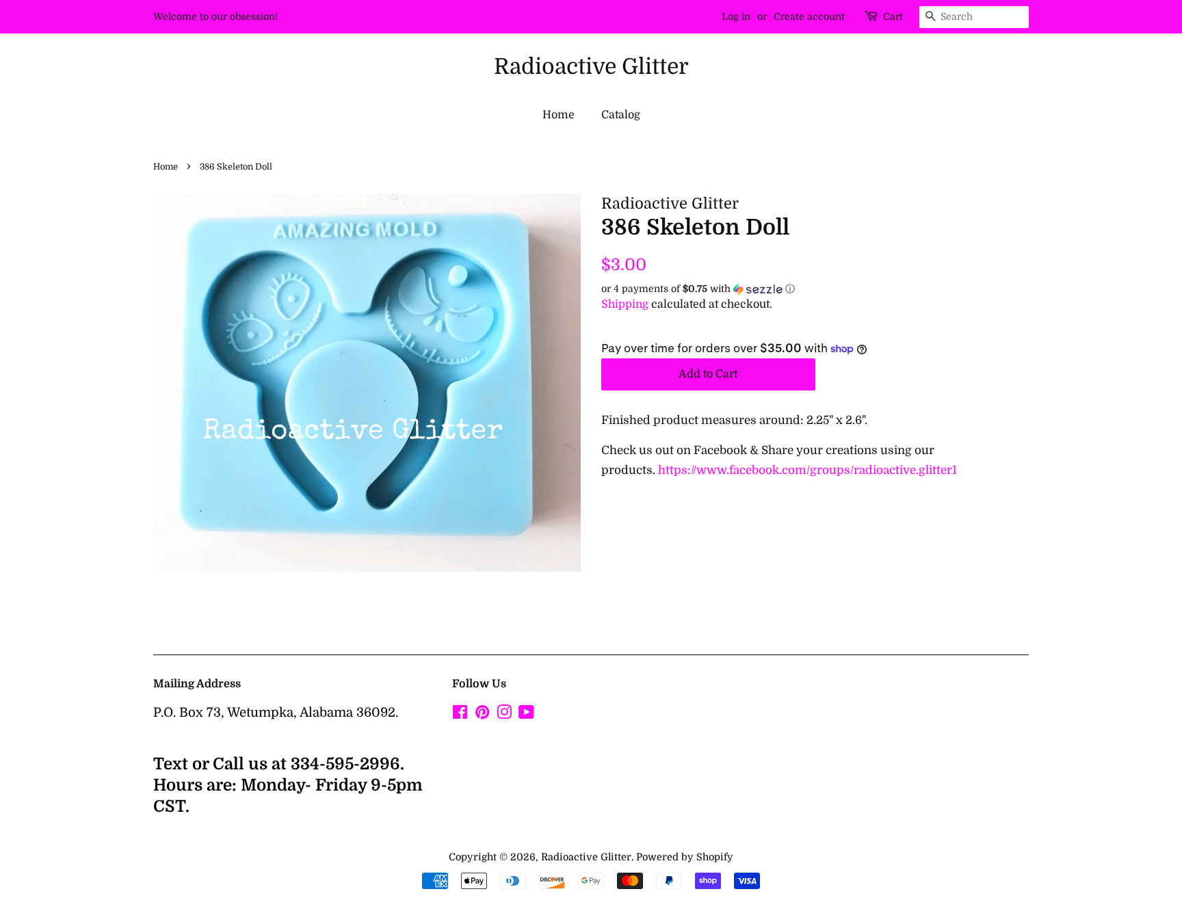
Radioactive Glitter (591, 66)
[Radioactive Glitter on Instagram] (504, 714)
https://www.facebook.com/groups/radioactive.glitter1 (807, 470)
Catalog (620, 115)
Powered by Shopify (684, 856)
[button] (815, 288)
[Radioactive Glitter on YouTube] (526, 714)
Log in (736, 16)
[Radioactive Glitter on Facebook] (460, 714)
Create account (809, 16)
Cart (893, 16)
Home (558, 115)
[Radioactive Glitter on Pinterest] (482, 714)
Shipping (624, 304)
